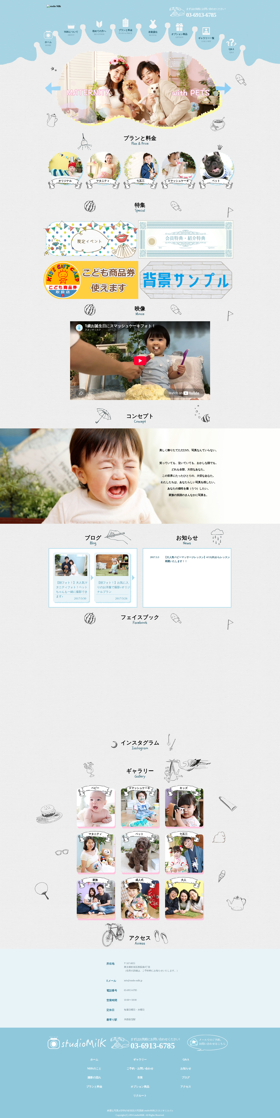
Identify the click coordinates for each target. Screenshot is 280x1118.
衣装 (140, 1077)
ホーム (94, 1059)
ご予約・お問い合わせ (140, 1068)
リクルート (140, 1095)
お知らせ (185, 1068)
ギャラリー (140, 1059)
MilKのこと (94, 1068)
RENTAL (153, 33)
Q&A (231, 50)
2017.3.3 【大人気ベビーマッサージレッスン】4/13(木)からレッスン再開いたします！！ (190, 559)
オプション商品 (140, 1086)
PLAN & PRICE (125, 31)
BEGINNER (99, 32)
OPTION (179, 35)
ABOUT (71, 33)
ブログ (186, 1077)
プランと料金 (94, 1086)
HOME (48, 43)
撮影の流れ (94, 1077)
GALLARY (206, 39)
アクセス (185, 1086)
